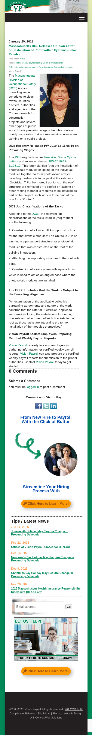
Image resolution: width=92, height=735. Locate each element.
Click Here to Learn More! (48, 503)
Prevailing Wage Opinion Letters (53, 67)
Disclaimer (44, 713)
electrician (19, 67)
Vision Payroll (18, 345)
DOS (18, 157)
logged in (33, 387)
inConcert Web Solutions (47, 717)
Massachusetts (31, 67)
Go (69, 606)
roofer (70, 67)
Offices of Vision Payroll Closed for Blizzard (40, 547)
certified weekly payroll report (27, 63)
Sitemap (57, 713)
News (22, 59)
